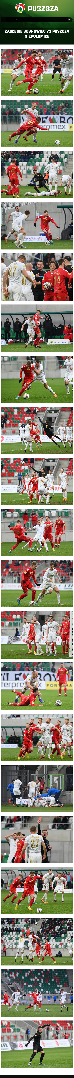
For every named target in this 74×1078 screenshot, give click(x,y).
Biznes (38, 20)
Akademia (46, 20)
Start (9, 20)
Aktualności (14, 20)
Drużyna (31, 20)
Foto (25, 20)
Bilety (65, 20)
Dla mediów (59, 20)
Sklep (21, 20)
